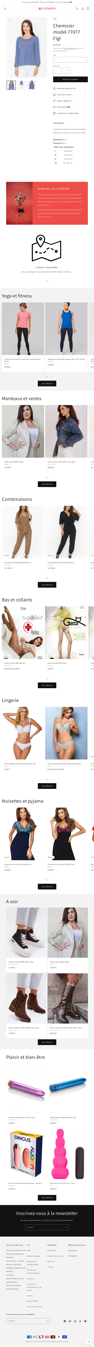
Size (54, 55)
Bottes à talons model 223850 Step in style (24, 1028)
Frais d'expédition (70, 48)
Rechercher (51, 1250)
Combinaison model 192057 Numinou (61, 562)
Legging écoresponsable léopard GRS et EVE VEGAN (66, 359)
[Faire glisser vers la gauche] (41, 281)
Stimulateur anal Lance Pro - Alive (62, 1183)
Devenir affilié (32, 1301)
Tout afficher (47, 383)
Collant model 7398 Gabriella (14, 663)
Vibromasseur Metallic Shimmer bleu (63, 1118)
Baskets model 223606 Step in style (21, 962)
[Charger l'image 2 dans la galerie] (21, 85)
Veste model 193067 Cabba (13, 462)
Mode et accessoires (55, 1256)
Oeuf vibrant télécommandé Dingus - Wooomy (25, 1183)
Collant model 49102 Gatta (57, 663)
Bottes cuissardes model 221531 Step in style (66, 1028)
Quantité (56, 66)
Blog (28, 1250)
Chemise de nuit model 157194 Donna (17, 864)
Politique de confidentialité (32, 1263)
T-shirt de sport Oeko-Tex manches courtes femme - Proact (22, 360)
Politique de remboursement (33, 1271)
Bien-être (51, 1261)
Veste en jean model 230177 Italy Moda (61, 462)
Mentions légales (33, 1256)
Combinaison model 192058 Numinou (17, 562)
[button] (5, 8)
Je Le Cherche (35, 1341)
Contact (30, 1296)
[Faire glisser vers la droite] (52, 281)
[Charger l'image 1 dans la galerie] (11, 85)
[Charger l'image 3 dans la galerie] (31, 85)
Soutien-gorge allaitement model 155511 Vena (64, 764)
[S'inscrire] (66, 1227)
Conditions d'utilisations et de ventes (34, 1287)
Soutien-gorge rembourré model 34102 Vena (20, 764)
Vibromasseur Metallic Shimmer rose (22, 1118)
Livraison (30, 1279)
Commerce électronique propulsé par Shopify (54, 1341)
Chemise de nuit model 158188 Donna (61, 864)
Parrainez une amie (34, 1307)
